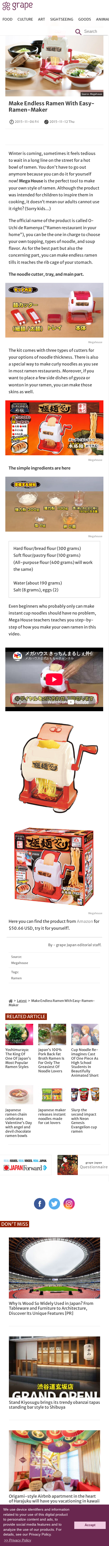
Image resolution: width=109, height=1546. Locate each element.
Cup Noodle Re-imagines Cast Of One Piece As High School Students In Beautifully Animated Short (85, 1063)
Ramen (16, 978)
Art (41, 19)
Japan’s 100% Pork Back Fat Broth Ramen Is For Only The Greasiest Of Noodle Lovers (51, 1060)
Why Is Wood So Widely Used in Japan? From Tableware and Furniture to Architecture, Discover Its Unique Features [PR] (51, 1308)
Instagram (69, 1203)
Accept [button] (90, 1525)
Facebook (39, 1203)
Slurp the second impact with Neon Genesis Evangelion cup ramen (84, 1121)
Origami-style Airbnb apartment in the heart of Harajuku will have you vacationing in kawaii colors (54, 1501)
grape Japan (17, 7)
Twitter (54, 1203)
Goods (84, 19)
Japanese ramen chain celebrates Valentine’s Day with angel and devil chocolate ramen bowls (18, 1123)
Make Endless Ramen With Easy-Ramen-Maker (52, 106)
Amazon (85, 921)
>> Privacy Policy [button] (17, 1540)
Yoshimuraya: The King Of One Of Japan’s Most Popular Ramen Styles (18, 1058)
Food (7, 19)
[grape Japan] (11, 1001)
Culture (25, 19)
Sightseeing (61, 19)
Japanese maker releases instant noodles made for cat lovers (52, 1116)
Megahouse (96, 94)
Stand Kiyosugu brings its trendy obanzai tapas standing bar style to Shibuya (54, 1405)
